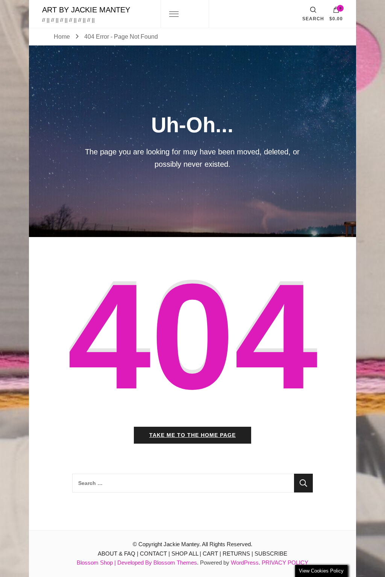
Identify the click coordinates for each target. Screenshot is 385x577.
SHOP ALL (184, 553)
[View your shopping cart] (336, 12)
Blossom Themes (175, 562)
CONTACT (153, 553)
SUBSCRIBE (271, 553)
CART (210, 553)
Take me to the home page (192, 435)
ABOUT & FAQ (116, 553)
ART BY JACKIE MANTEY (86, 10)
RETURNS (236, 553)
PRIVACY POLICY (285, 562)
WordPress (245, 562)
